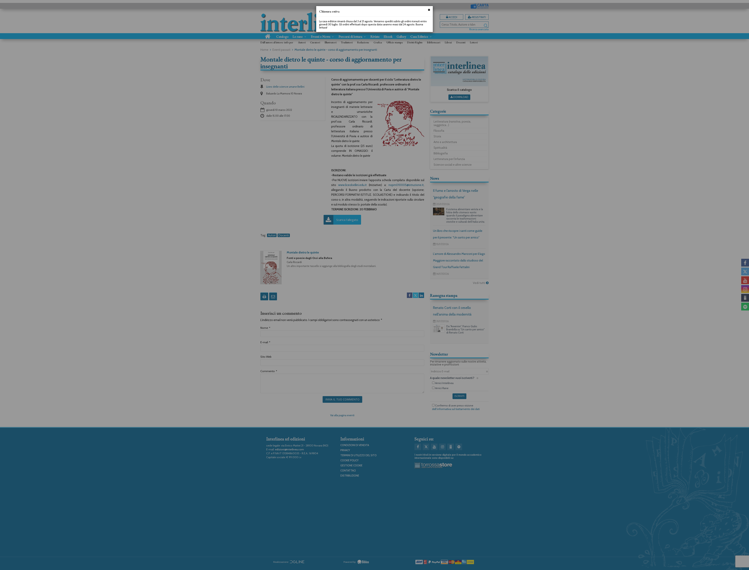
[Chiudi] (429, 10)
